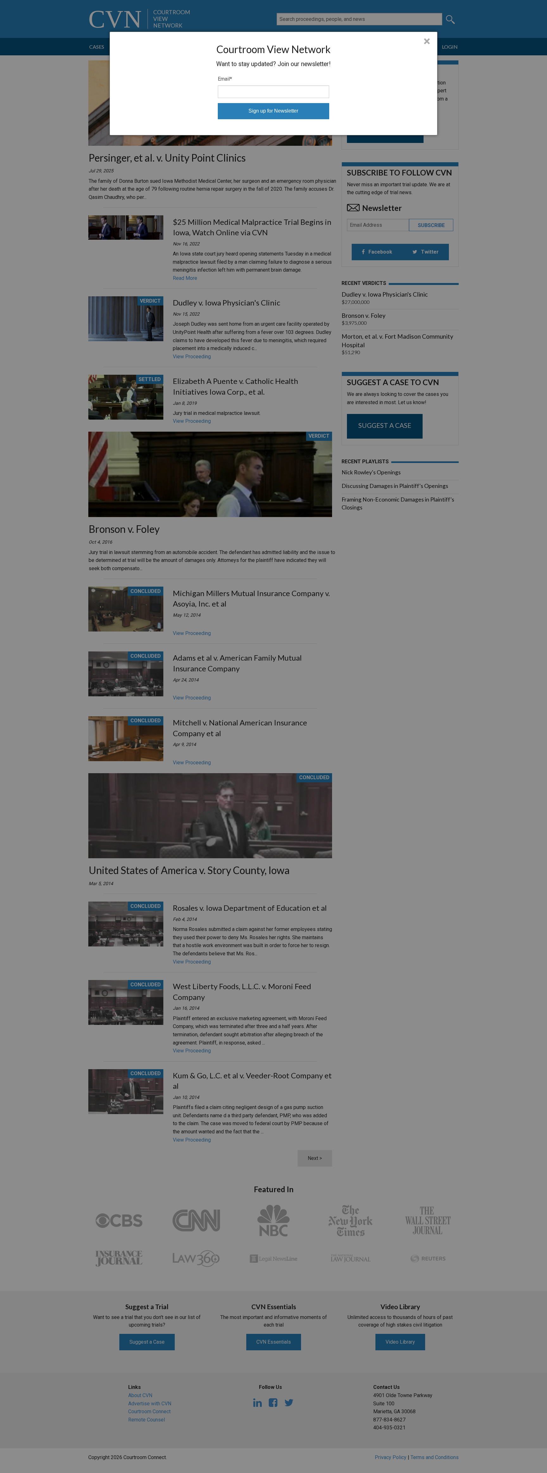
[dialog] (274, 83)
